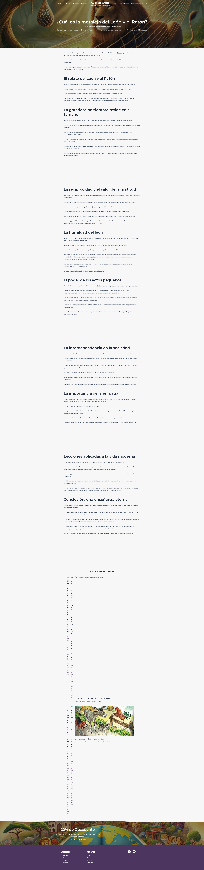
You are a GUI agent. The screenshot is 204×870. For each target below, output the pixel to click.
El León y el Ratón (111, 27)
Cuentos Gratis (100, 2)
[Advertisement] (102, 170)
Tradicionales (90, 637)
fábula (108, 67)
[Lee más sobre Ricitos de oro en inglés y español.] (108, 604)
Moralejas (98, 27)
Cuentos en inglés (79, 637)
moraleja (79, 55)
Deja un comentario (72, 831)
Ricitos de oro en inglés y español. (81, 635)
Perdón (119, 27)
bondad (104, 27)
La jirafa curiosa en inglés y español (81, 828)
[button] (146, 4)
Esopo (119, 53)
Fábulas (93, 27)
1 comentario (70, 637)
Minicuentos (93, 831)
